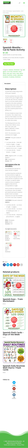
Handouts (11, 70)
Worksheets (9, 11)
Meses (21, 73)
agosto (4, 71)
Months (5, 75)
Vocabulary (11, 77)
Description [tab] (7, 83)
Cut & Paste (10, 71)
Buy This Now (9, 64)
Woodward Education (16, 441)
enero (20, 71)
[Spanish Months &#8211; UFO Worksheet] (8, 244)
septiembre (20, 75)
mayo (17, 73)
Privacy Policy (20, 445)
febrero (4, 73)
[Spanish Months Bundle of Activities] (8, 233)
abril (24, 70)
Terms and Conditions (10, 445)
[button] (23, 17)
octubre (15, 75)
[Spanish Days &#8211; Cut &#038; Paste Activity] (16, 233)
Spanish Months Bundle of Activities (7, 238)
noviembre (9, 75)
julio (8, 73)
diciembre (15, 71)
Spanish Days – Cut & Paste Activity (16, 237)
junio (11, 73)
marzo (14, 73)
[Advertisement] (14, 416)
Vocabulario (6, 77)
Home (4, 11)
